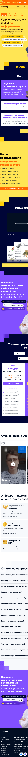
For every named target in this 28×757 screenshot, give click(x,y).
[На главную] (4, 731)
